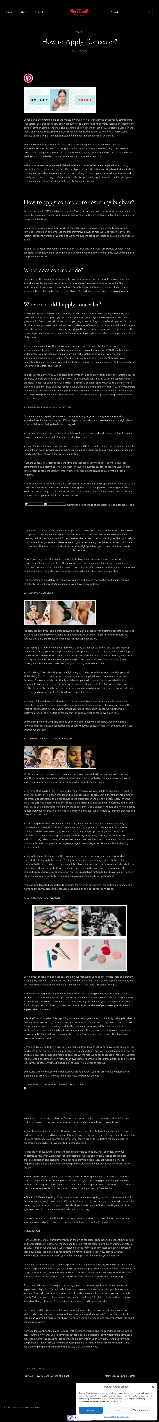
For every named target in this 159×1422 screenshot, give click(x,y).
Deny (116, 1410)
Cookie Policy (110, 1416)
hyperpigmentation (118, 291)
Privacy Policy (123, 1416)
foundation (78, 283)
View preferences (142, 1410)
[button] (152, 1386)
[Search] (148, 12)
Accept (91, 1410)
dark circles (89, 291)
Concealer (29, 279)
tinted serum (61, 283)
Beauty (79, 32)
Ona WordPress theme (30, 1407)
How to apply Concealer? (37, 1369)
